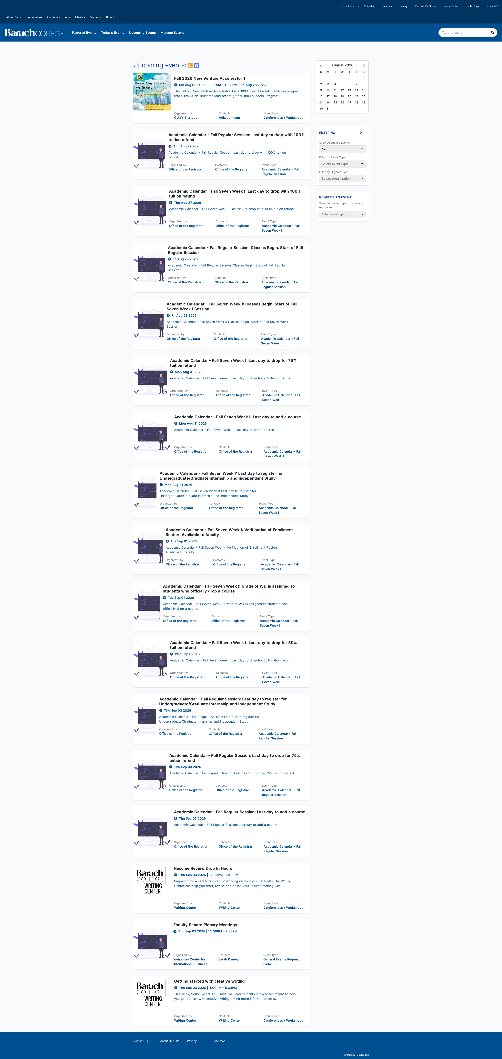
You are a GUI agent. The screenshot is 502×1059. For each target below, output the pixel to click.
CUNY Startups (185, 118)
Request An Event (335, 197)
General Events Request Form (281, 961)
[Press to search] (492, 32)
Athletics (80, 17)
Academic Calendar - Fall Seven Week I (281, 228)
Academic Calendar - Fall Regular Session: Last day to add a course (239, 812)
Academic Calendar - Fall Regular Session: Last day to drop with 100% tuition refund (236, 137)
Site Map (220, 1041)
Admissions (35, 17)
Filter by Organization (333, 172)
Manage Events (172, 32)
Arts (67, 17)
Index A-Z (492, 6)
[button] (321, 65)
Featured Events (84, 32)
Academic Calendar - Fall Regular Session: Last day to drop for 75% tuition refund (234, 758)
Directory (387, 6)
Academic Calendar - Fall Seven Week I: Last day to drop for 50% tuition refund (233, 645)
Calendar (369, 6)
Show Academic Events (334, 142)
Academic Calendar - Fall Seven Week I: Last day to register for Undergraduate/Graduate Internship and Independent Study (221, 476)
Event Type (271, 113)
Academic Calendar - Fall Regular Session (280, 171)
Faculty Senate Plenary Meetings (205, 924)
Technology (472, 6)
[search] (467, 32)
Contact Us (140, 1041)
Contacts (224, 113)
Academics (53, 17)
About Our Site (169, 1041)
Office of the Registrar (185, 169)
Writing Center (185, 908)
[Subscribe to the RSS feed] (190, 65)
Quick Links (347, 6)
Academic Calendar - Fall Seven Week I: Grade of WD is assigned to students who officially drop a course (229, 588)
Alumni (109, 17)
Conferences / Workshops (283, 118)
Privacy (192, 1041)
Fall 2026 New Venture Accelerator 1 (209, 78)
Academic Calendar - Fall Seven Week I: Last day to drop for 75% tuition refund (233, 363)
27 (349, 102)
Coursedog (363, 1054)
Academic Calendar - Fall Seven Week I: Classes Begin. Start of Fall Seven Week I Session (232, 306)
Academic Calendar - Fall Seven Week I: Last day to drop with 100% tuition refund (235, 193)
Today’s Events (112, 32)
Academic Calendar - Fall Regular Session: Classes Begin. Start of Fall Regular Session (235, 250)
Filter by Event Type (332, 157)
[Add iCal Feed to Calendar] (196, 65)
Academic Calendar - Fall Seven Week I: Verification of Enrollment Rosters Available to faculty (229, 532)
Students (95, 17)
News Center (451, 6)
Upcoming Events (142, 32)
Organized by (183, 113)
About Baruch (14, 17)
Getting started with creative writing (209, 981)
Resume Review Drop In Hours (203, 868)
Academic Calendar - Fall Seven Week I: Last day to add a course (237, 417)
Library (403, 6)
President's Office (425, 6)
